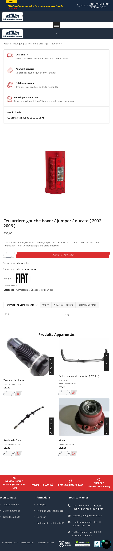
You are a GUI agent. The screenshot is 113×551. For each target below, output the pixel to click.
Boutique (17, 43)
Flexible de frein (12, 440)
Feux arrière (57, 43)
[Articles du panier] (22, 16)
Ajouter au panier (64, 254)
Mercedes (63, 380)
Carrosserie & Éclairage (36, 43)
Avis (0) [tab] (45, 304)
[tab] (22, 305)
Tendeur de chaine (14, 380)
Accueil (7, 43)
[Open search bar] (57, 34)
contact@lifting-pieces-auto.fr (100, 5)
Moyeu (62, 440)
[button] (11, 1)
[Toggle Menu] (56, 25)
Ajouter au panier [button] (51, 364)
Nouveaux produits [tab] (63, 304)
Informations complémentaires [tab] (22, 304)
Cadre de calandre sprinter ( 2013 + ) (79, 376)
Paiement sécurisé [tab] (87, 304)
